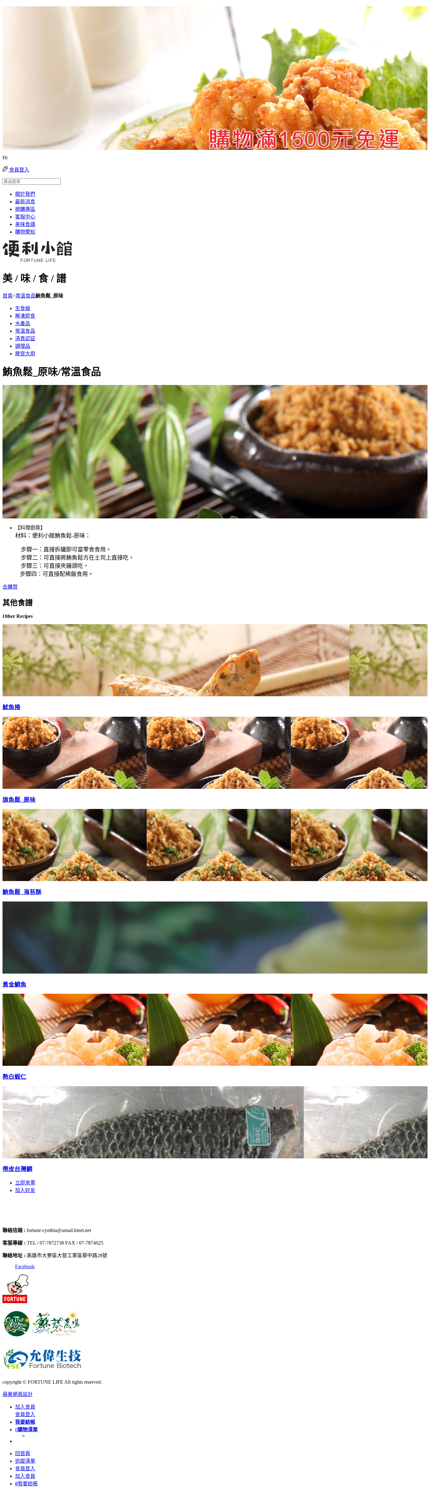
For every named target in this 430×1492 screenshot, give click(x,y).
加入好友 (25, 1190)
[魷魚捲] (38, 693)
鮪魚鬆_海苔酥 (22, 892)
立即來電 (25, 1182)
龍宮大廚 (25, 353)
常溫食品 (25, 295)
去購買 (10, 587)
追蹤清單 (25, 1461)
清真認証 (25, 338)
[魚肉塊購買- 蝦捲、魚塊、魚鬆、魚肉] (35, 1218)
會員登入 (18, 169)
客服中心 (25, 216)
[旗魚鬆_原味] (38, 785)
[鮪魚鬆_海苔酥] (38, 878)
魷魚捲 (11, 707)
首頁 (8, 295)
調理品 (22, 346)
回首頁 (22, 1453)
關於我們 (25, 194)
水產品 (22, 323)
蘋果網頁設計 (18, 1394)
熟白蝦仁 (14, 1076)
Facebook (25, 1266)
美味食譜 (25, 224)
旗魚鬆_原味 (19, 799)
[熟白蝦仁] (38, 1062)
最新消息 (25, 201)
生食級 (22, 308)
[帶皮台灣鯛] (38, 1155)
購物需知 (25, 232)
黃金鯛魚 (14, 984)
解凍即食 (25, 316)
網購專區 (25, 209)
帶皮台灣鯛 (17, 1169)
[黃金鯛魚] (38, 970)
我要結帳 (26, 1483)
